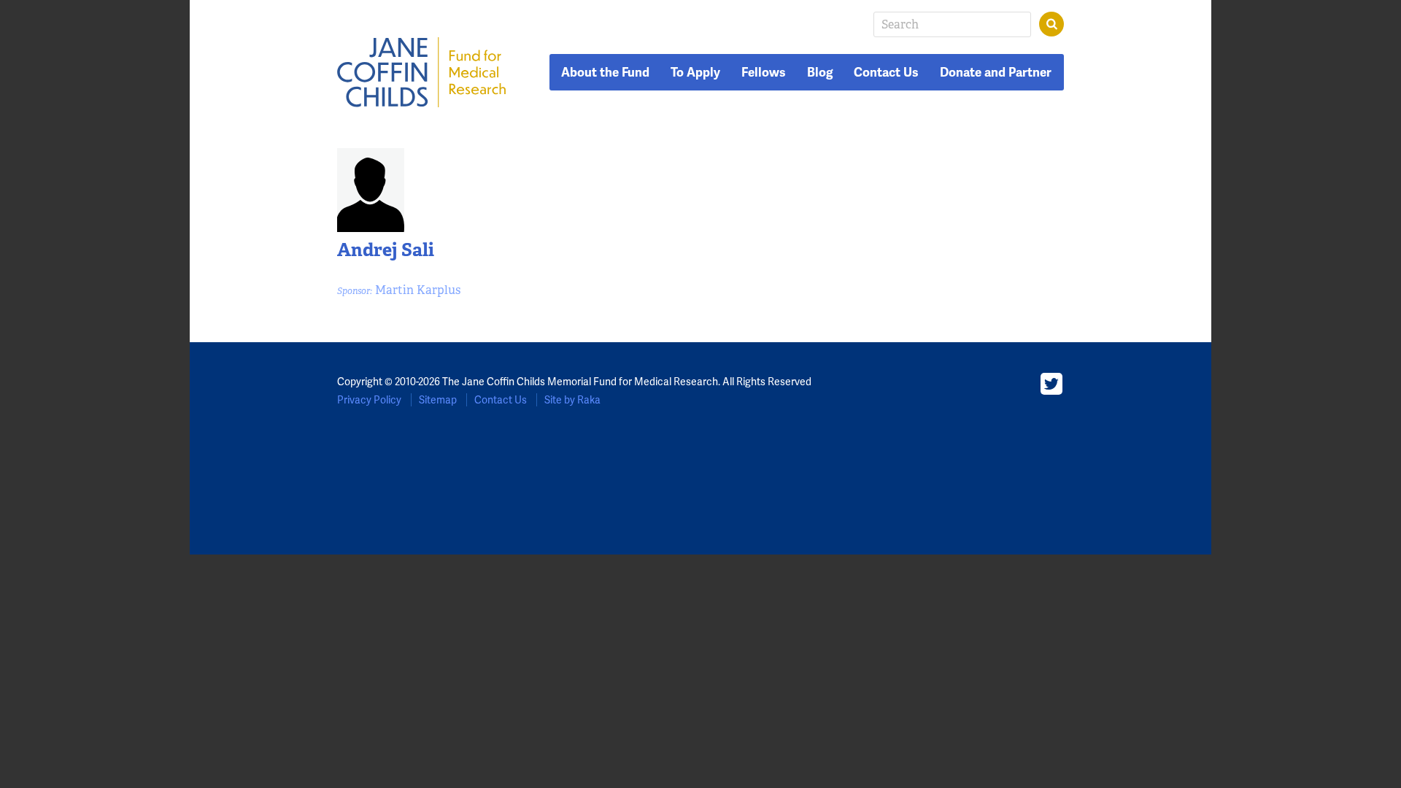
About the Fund (605, 72)
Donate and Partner (995, 72)
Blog (820, 72)
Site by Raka (572, 399)
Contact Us (886, 72)
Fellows (763, 72)
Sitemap (438, 399)
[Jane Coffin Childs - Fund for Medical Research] (421, 72)
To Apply (695, 72)
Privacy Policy (369, 399)
